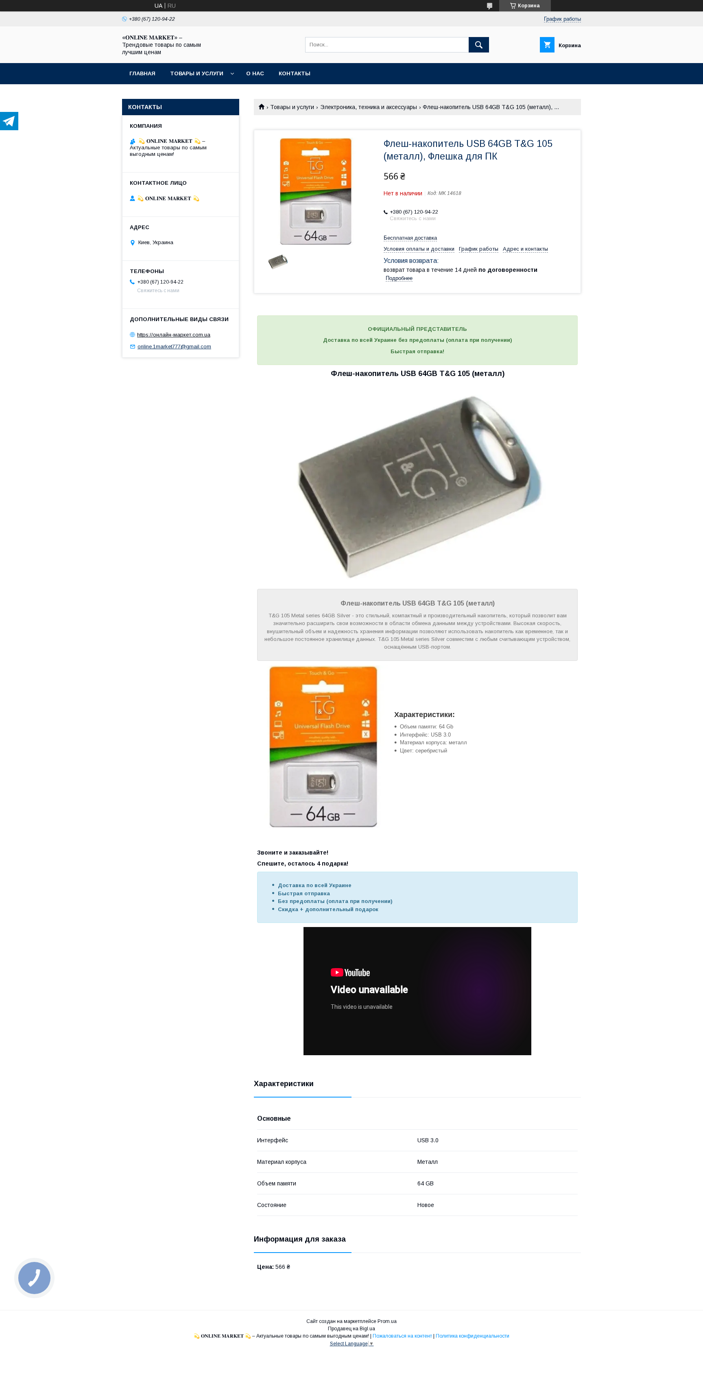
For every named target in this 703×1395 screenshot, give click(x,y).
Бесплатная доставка (410, 238)
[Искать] (479, 44)
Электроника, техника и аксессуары (368, 107)
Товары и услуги (196, 73)
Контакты (294, 73)
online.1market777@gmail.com (174, 346)
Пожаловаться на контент (402, 1336)
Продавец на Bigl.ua (351, 1329)
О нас (255, 73)
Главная (142, 73)
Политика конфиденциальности (472, 1336)
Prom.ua (387, 1321)
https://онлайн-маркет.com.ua (173, 335)
